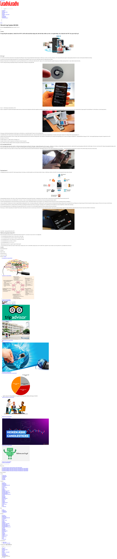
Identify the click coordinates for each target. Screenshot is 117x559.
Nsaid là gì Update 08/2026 (6, 462)
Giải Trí (3, 15)
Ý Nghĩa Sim (4, 506)
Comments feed (4, 511)
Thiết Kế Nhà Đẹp (5, 502)
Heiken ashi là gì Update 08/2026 (7, 445)
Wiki (3, 505)
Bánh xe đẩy (4, 542)
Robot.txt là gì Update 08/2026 (6, 461)
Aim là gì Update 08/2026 (6, 342)
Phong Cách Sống (4, 498)
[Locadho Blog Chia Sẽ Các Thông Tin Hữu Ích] (9, 5)
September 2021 (4, 476)
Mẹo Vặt (3, 495)
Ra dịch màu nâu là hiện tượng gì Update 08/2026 (9, 373)
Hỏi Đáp (5, 256)
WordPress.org (4, 512)
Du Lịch (3, 486)
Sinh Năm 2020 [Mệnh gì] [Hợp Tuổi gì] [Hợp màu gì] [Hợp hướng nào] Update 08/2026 (15, 470)
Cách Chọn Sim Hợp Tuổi (6, 485)
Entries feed (4, 510)
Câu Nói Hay (4, 16)
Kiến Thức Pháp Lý (5, 17)
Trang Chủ (3, 10)
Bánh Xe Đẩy (4, 483)
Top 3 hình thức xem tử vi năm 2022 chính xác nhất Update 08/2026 (12, 467)
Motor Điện (4, 496)
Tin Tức (3, 11)
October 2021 (4, 475)
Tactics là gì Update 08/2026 (6, 299)
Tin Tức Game (4, 536)
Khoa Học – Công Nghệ (5, 14)
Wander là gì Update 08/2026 (6, 300)
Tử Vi (3, 537)
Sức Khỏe (3, 500)
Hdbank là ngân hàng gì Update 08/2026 (8, 397)
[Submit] (2, 547)
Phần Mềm (3, 497)
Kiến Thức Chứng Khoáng (6, 492)
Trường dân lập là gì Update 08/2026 (7, 340)
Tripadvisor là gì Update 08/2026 (7, 320)
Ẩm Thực (3, 12)
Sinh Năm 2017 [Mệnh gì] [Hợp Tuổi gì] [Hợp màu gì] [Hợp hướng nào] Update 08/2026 (15, 468)
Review (3, 13)
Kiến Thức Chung (4, 491)
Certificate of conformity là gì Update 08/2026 (9, 304)
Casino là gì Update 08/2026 (6, 418)
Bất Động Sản (4, 484)
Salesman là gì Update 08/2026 (6, 275)
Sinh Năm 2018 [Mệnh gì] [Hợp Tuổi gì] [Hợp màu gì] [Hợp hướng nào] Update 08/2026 (15, 469)
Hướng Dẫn (4, 522)
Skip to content (2, 0)
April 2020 (3, 479)
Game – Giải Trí (4, 487)
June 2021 (3, 478)
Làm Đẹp (3, 527)
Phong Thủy (4, 499)
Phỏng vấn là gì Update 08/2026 (7, 416)
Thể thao (3, 501)
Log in (3, 509)
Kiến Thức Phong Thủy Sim (6, 494)
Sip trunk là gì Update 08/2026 (6, 372)
